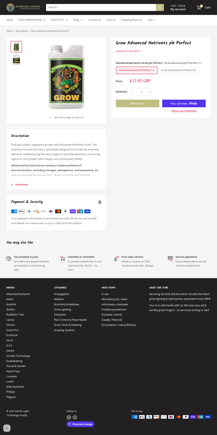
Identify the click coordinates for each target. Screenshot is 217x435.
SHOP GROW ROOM (30, 20)
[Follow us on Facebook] (69, 417)
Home (9, 30)
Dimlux (10, 325)
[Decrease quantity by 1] (133, 91)
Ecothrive (11, 335)
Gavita (10, 350)
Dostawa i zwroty (112, 314)
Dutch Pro (12, 330)
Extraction (60, 314)
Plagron (11, 397)
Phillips (10, 392)
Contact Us (94, 20)
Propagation (61, 294)
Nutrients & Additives (66, 304)
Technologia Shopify (16, 415)
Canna (10, 320)
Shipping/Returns (131, 20)
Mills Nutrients (15, 386)
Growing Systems (64, 330)
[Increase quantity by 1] (150, 91)
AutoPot (11, 304)
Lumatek (11, 376)
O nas (105, 294)
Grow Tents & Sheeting (68, 325)
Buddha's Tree (15, 314)
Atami (9, 299)
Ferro (9, 340)
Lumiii (10, 381)
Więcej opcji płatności (184, 111)
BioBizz (10, 309)
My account (178, 9)
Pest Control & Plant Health (70, 320)
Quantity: (122, 91)
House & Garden (16, 366)
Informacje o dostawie (115, 304)
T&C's (151, 20)
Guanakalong (14, 361)
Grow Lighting (62, 309)
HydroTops (13, 371)
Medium (59, 299)
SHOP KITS (57, 20)
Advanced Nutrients (128, 51)
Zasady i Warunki (112, 320)
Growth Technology (18, 356)
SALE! (9, 20)
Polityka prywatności (114, 309)
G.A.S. (9, 345)
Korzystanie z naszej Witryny (119, 325)
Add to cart (138, 103)
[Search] (160, 7)
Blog (76, 20)
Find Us (111, 20)
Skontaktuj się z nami (114, 299)
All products (22, 30)
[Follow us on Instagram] (75, 417)
